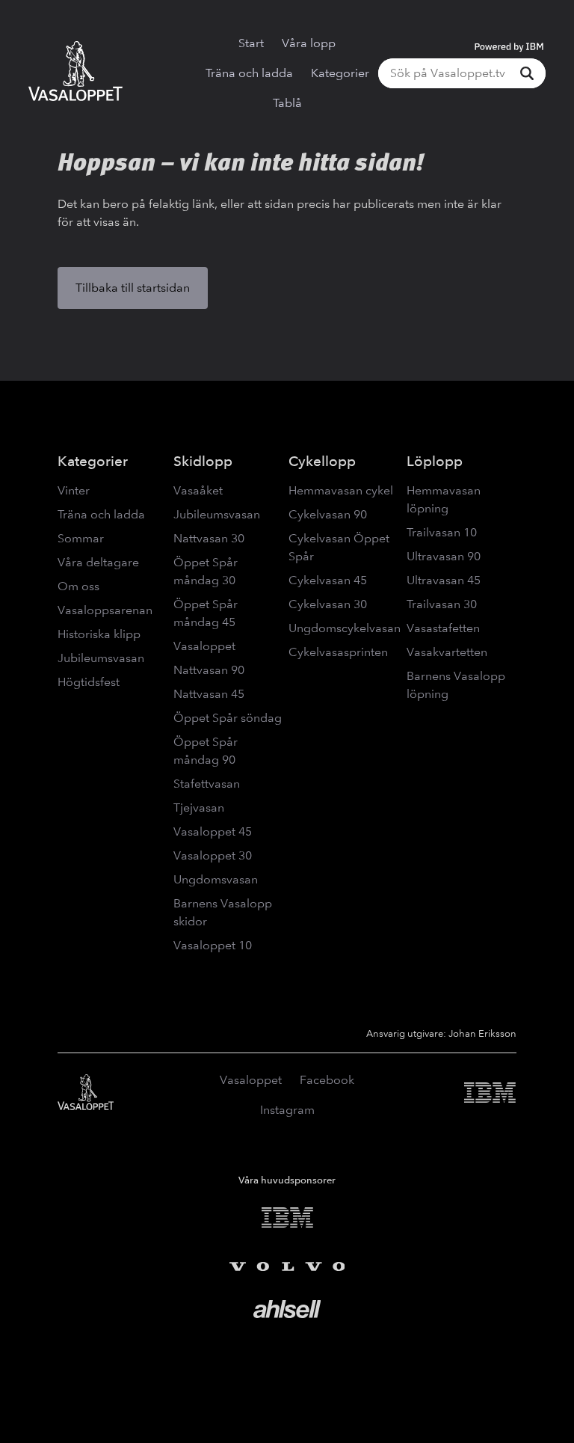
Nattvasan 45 (208, 694)
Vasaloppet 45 (212, 831)
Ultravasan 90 (444, 556)
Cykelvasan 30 (327, 604)
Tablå (287, 103)
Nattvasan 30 (208, 538)
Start (251, 43)
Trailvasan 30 (442, 604)
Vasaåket (198, 490)
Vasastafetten (443, 628)
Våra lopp (309, 43)
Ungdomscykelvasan (344, 628)
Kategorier (340, 73)
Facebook (327, 1080)
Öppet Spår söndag (227, 718)
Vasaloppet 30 (212, 855)
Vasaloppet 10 (212, 945)
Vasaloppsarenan (105, 610)
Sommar (81, 538)
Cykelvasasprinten (338, 652)
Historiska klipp (99, 634)
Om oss (78, 586)
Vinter (74, 490)
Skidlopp (202, 461)
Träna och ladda (249, 73)
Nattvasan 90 (208, 670)
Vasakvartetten (447, 652)
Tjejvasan (198, 807)
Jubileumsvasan (101, 658)
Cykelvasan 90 (327, 514)
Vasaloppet (204, 646)
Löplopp (435, 461)
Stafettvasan (206, 783)
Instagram (287, 1110)
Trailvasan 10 (442, 532)
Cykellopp (322, 461)
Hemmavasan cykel (340, 490)
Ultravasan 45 (444, 580)
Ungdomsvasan (215, 879)
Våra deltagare (98, 562)
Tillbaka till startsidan (132, 288)
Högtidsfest (89, 682)
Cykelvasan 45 (327, 580)
